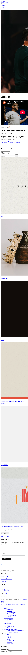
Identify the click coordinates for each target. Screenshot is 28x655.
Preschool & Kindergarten (10, 629)
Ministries (6, 633)
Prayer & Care (10, 640)
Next (8, 536)
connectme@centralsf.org (7, 579)
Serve (8, 625)
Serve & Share (7, 623)
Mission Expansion (11, 615)
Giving (2, 7)
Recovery (9, 642)
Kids (8, 635)
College (9, 637)
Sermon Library (4, 2)
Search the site (4, 649)
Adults (8, 639)
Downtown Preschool (12, 632)
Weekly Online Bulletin (14, 142)
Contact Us (3, 581)
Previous (3, 536)
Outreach (9, 628)
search (1, 9)
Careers (5, 593)
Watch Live (10, 619)
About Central (10, 609)
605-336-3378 (4, 576)
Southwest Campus (11, 612)
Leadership (9, 611)
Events (19, 604)
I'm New (3, 1)
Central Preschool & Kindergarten (15, 630)
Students (9, 636)
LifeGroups (10, 643)
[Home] (1, 4)
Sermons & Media (8, 618)
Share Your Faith (11, 626)
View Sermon (4, 142)
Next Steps (3, 5)
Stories (8, 622)
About (5, 608)
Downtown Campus (12, 613)
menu (6, 9)
